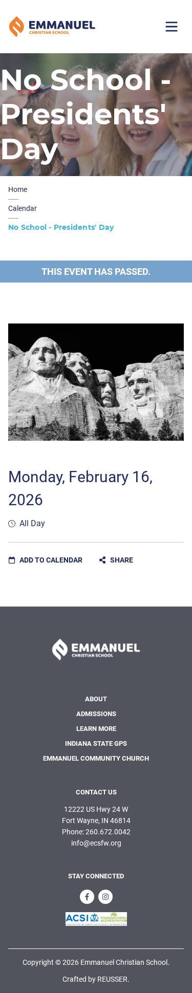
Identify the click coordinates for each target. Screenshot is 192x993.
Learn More (96, 728)
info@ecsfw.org (96, 843)
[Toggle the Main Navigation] (171, 26)
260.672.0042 (108, 832)
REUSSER (112, 979)
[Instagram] (105, 897)
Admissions (96, 714)
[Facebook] (87, 897)
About (96, 699)
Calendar (22, 208)
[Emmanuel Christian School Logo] (52, 26)
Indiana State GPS (96, 743)
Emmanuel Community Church (96, 758)
